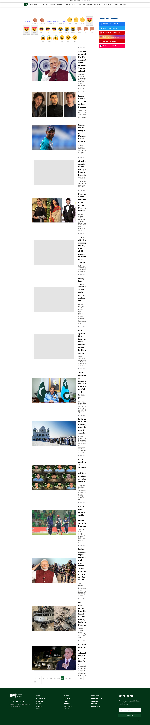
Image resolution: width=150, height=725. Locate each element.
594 (74, 678)
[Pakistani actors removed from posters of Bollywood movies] (54, 222)
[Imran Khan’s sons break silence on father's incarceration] (54, 117)
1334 (81, 678)
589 (55, 678)
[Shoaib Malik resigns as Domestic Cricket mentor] (54, 149)
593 (70, 678)
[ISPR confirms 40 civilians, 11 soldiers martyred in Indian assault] (54, 489)
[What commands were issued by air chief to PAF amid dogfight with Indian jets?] (54, 402)
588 (51, 678)
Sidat (139, 721)
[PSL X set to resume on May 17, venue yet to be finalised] (54, 534)
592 (66, 678)
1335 (35, 682)
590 (58, 678)
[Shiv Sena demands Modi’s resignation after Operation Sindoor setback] (54, 80)
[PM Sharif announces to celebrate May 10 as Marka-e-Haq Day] (54, 670)
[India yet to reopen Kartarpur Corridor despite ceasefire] (54, 445)
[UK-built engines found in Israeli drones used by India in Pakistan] (54, 630)
